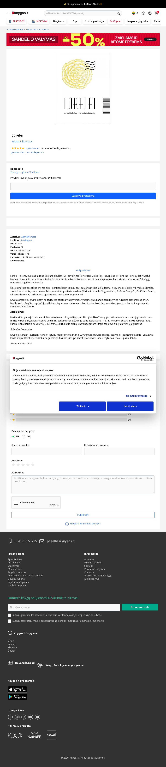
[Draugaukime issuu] (37, 718)
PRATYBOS (18, 21)
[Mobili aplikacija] (17, 696)
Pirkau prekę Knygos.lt (23, 431)
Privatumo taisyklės (94, 569)
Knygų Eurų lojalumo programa (64, 665)
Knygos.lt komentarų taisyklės (85, 523)
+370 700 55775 (25, 541)
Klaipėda (12, 647)
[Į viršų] (159, 744)
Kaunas (12, 644)
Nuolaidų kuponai (17, 585)
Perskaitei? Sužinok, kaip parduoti (25, 575)
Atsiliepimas (18, 472)
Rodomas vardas (20, 445)
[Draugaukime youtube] (31, 718)
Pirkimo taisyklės (93, 562)
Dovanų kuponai (16, 578)
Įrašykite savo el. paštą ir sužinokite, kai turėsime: (35, 177)
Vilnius (11, 640)
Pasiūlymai (115, 21)
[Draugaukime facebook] (10, 718)
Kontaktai (89, 572)
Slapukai (88, 565)
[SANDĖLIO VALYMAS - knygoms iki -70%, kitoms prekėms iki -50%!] (83, 39)
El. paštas (89, 445)
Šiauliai (11, 650)
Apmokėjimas (15, 559)
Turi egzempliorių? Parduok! (24, 172)
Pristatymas (14, 562)
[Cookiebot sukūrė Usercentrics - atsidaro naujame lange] (139, 358)
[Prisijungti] (150, 13)
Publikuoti (83, 514)
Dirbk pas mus (91, 578)
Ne (17, 436)
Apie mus (89, 559)
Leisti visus (130, 406)
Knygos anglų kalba (137, 21)
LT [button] (137, 13)
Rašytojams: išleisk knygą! (97, 575)
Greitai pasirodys (94, 21)
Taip (28, 436)
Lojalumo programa (18, 582)
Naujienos (58, 21)
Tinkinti (81, 406)
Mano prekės (15, 569)
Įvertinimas (17, 460)
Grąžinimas (13, 565)
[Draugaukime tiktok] (24, 718)
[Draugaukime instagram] (17, 718)
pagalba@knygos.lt (61, 541)
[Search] (118, 13)
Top (74, 21)
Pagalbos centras (17, 572)
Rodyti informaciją (136, 395)
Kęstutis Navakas (28, 236)
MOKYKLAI (41, 21)
